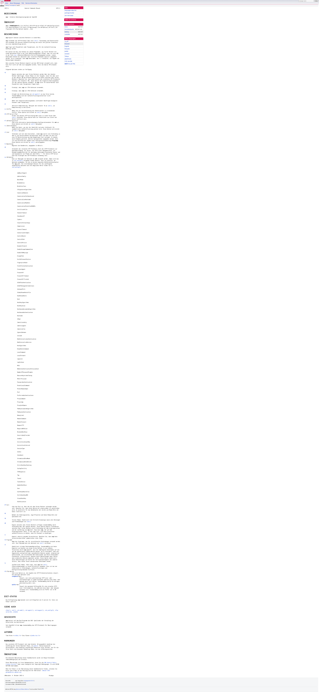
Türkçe (67, 56)
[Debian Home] (2, 3)
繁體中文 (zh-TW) (70, 64)
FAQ (23, 3)
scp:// (16, 55)
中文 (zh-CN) (68, 61)
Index (6, 3)
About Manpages (15, 3)
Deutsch (67, 44)
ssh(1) (36, 40)
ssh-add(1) (20, 610)
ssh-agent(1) (36, 94)
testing (7, 5)
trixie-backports (69, 29)
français (67, 49)
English (67, 46)
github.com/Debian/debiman (22, 689)
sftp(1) (8, 610)
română (67, 54)
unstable (67, 34)
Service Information (31, 3)
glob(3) (35, 646)
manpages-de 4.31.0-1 (29, 680)
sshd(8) (15, 612)
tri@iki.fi (17, 635)
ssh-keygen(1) (39, 610)
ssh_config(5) (18, 160)
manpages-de (13, 5)
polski (66, 51)
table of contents (70, 20)
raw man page (69, 15)
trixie (66, 27)
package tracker (69, 13)
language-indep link (70, 10)
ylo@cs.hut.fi (35, 635)
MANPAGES (7, 0)
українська (68, 59)
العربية (66, 41)
